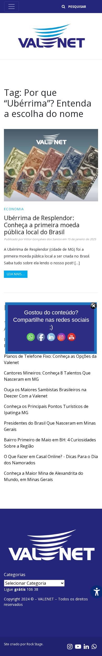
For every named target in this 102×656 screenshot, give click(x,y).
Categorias (14, 574)
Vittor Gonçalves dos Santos (42, 239)
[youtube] (78, 646)
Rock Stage (35, 644)
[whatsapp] (94, 646)
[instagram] (70, 646)
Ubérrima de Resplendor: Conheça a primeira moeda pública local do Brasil (42, 225)
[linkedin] (86, 646)
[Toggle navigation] (11, 6)
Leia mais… (16, 274)
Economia (14, 209)
